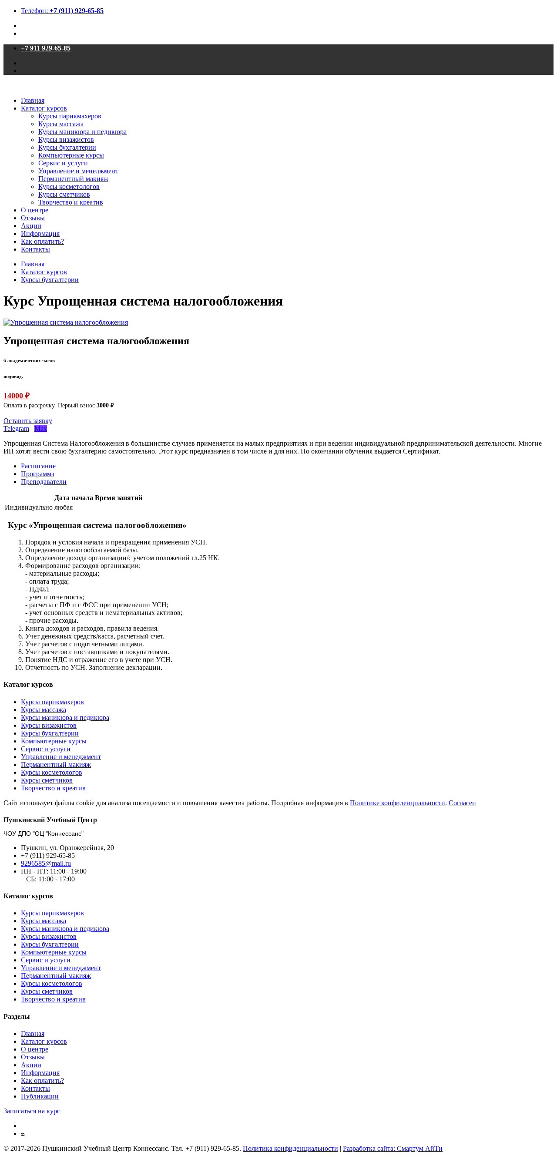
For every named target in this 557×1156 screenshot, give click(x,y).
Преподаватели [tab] (44, 481)
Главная (32, 100)
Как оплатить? (42, 241)
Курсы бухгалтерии (67, 147)
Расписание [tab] (38, 466)
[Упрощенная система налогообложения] (65, 322)
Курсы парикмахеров (69, 116)
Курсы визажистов (66, 139)
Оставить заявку (27, 420)
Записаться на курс (31, 1111)
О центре (34, 210)
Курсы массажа (61, 124)
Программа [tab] (37, 473)
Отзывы (33, 218)
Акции (31, 225)
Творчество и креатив (70, 202)
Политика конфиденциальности (290, 1148)
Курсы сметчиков (64, 194)
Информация (40, 233)
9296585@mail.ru (46, 863)
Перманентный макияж (73, 178)
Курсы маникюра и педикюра (82, 131)
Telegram (16, 428)
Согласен (462, 803)
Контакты (35, 249)
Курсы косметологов (69, 186)
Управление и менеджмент (78, 171)
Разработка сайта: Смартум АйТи (393, 1148)
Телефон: (62, 10)
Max (40, 428)
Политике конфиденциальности (397, 803)
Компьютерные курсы (71, 155)
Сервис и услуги (63, 163)
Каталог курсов (44, 108)
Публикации (40, 1096)
